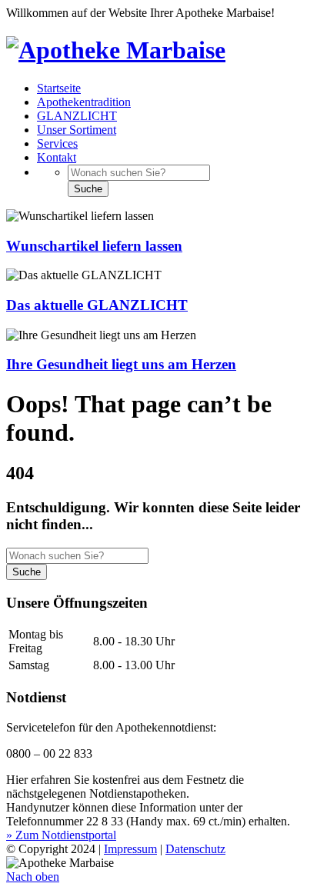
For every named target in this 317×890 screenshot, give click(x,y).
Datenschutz (195, 848)
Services (57, 143)
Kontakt (56, 157)
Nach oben (32, 876)
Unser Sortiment (76, 129)
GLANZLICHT (77, 115)
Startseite (59, 88)
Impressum (130, 848)
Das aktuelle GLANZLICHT (97, 305)
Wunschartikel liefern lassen (94, 246)
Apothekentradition (84, 101)
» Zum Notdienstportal (61, 835)
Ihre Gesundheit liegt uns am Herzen (121, 364)
